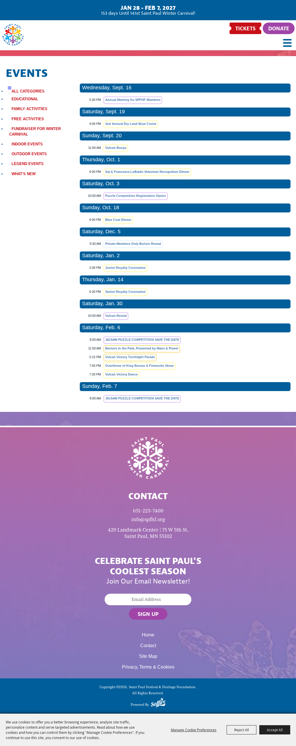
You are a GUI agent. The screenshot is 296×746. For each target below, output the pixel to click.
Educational (25, 99)
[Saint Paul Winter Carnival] (148, 457)
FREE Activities (28, 119)
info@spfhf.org (148, 519)
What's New (24, 174)
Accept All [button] (275, 730)
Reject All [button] (241, 730)
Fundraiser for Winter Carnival (35, 131)
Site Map (148, 656)
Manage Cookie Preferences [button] (194, 730)
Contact (148, 645)
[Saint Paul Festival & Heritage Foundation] (13, 35)
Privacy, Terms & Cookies (148, 666)
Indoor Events (27, 144)
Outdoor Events (29, 154)
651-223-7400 (148, 511)
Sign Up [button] (148, 614)
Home (148, 634)
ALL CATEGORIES (28, 91)
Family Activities (29, 109)
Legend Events (28, 164)
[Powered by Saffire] (158, 703)
